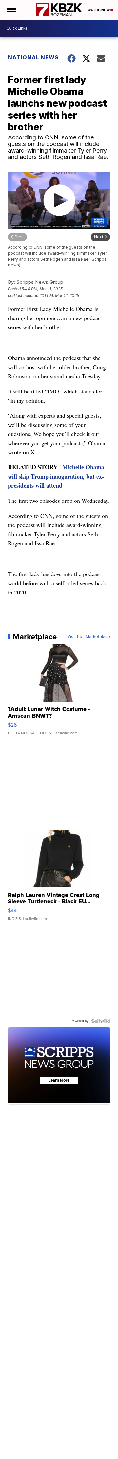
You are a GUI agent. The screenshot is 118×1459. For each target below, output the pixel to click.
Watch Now (99, 10)
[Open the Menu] (11, 10)
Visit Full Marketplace (88, 636)
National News (33, 57)
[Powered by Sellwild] (100, 1021)
